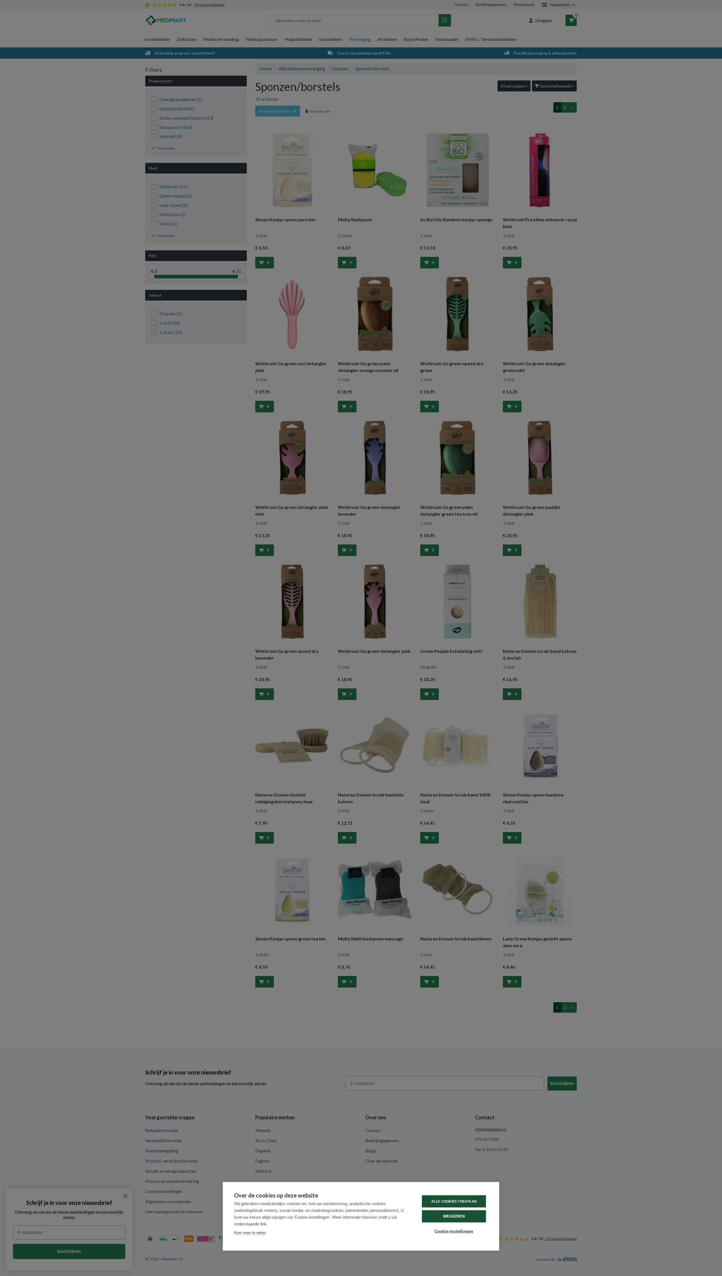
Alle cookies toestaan (454, 1201)
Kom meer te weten (250, 1233)
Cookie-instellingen (454, 1231)
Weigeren (454, 1216)
